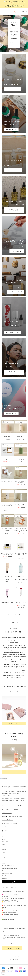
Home (3, 839)
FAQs (3, 860)
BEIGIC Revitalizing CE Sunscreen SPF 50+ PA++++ (7, 506)
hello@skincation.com (7, 813)
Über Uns (4, 849)
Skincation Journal (6, 847)
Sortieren (13, 622)
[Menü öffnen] (2, 11)
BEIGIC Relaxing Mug (7, 481)
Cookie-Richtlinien (6, 876)
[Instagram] (6, 831)
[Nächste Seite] (23, 614)
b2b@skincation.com (6, 827)
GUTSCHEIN (5, 842)
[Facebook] (2, 831)
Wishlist (3, 852)
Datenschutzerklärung (7, 873)
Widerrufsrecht (5, 871)
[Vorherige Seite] (5, 614)
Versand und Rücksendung (8, 865)
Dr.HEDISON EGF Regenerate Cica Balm (21, 602)
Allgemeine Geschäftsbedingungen (10, 868)
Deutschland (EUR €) (13, 956)
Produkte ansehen (14, 723)
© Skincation (14, 959)
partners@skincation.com (7, 820)
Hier (6, 816)
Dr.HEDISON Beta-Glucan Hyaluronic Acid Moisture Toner (21, 578)
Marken (3, 844)
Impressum (4, 878)
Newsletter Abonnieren (12, 948)
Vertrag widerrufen (14, 882)
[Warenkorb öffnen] (26, 11)
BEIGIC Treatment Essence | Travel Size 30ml (20, 530)
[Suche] (23, 11)
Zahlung (4, 863)
